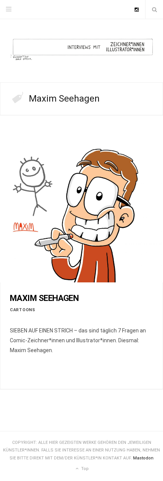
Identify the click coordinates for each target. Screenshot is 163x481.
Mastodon (143, 458)
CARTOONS (22, 309)
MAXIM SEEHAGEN (44, 298)
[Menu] (8, 9)
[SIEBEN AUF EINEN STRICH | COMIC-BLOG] (81, 50)
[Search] (154, 9)
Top (84, 468)
